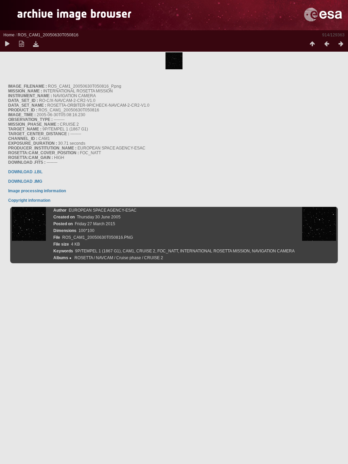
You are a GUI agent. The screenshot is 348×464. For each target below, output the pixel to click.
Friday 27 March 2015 (95, 223)
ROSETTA (83, 257)
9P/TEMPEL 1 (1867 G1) (98, 251)
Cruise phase (128, 257)
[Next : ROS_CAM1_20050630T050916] (341, 44)
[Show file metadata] (21, 44)
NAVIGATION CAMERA (273, 251)
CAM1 (128, 251)
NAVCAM (104, 257)
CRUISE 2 (145, 251)
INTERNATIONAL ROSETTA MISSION (215, 251)
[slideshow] (7, 44)
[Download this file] (36, 44)
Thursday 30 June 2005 (99, 217)
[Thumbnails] (312, 44)
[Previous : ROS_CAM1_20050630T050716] (326, 44)
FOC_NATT (167, 251)
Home (9, 35)
